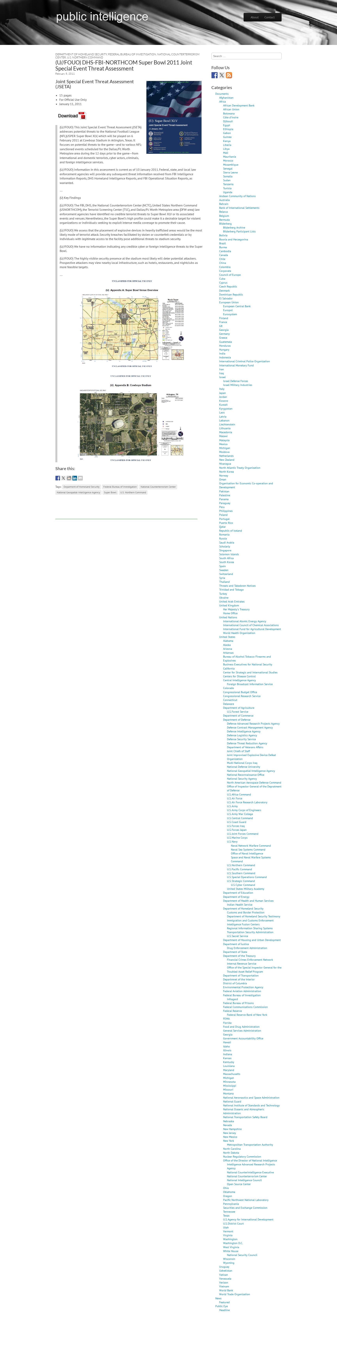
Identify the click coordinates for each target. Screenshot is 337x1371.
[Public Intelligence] (102, 16)
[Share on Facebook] (57, 478)
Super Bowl (110, 492)
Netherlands (226, 456)
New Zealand (226, 459)
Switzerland (226, 574)
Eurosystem (230, 314)
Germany (224, 334)
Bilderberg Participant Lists (239, 231)
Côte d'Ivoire (230, 117)
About (255, 17)
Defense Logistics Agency (242, 735)
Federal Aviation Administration (242, 991)
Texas (226, 1215)
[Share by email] (80, 478)
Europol (228, 310)
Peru (222, 507)
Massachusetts (231, 1074)
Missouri (228, 1089)
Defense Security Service (241, 739)
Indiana (227, 1054)
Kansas (227, 1058)
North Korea (226, 471)
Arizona (227, 649)
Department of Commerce (238, 715)
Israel (222, 377)
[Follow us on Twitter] (222, 75)
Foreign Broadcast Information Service (250, 684)
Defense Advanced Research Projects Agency (253, 723)
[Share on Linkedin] (74, 478)
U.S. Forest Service (237, 711)
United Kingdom (229, 605)
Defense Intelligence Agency (244, 731)
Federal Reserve (232, 1011)
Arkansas (228, 652)
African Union (231, 109)
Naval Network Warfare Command (251, 845)
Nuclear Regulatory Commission (242, 1156)
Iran (221, 369)
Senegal (227, 168)
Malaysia (224, 440)
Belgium (224, 216)
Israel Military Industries (237, 385)
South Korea (226, 562)
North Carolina (232, 1149)
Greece (223, 337)
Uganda (227, 192)
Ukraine (223, 597)
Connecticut (230, 700)
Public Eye (221, 1306)
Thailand (224, 582)
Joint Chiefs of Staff (238, 751)
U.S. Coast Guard (236, 822)
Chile (222, 259)
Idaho (226, 1046)
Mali (225, 152)
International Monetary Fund (236, 365)
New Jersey (229, 1133)
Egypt (226, 125)
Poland (223, 515)
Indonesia (225, 357)
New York (228, 1140)
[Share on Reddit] (69, 478)
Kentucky (228, 1062)
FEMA (226, 1018)
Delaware (228, 704)
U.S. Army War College (240, 814)
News (218, 1298)
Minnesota (229, 1082)
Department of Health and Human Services (248, 900)
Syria (222, 578)
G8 (221, 326)
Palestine (224, 495)
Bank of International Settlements (239, 208)
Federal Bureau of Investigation (132, 54)
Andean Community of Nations (237, 196)
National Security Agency (242, 778)
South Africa (226, 558)
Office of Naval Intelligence (247, 853)
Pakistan (224, 491)
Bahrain (223, 204)
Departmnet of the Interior (239, 979)
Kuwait (223, 404)
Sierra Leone (230, 172)
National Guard (232, 1101)
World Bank (226, 1290)
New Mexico (230, 1137)
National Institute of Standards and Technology (251, 1105)
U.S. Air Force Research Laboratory (247, 802)
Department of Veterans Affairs (245, 747)
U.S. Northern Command (85, 57)
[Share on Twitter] (63, 478)
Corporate (225, 271)
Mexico (223, 444)
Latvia (222, 416)
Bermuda (224, 219)
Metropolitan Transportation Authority (250, 1144)
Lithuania (225, 428)
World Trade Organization (234, 1294)
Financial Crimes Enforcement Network (250, 959)
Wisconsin (229, 1259)
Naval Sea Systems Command (248, 849)
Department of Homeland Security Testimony (253, 916)
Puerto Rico (226, 523)
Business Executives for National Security (247, 664)
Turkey (223, 593)
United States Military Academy (245, 889)
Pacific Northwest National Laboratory (246, 1200)
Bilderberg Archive (234, 227)
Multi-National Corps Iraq (242, 763)
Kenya (227, 141)
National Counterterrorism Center (158, 486)
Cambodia (225, 251)
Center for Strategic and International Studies (250, 672)
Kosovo (223, 401)
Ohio (226, 1188)
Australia (224, 200)
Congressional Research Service (242, 696)
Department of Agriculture (238, 708)
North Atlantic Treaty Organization (239, 467)
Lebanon (224, 420)
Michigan (224, 448)
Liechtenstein (227, 424)
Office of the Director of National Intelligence (250, 1160)
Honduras (225, 345)
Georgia (224, 330)
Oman (222, 479)
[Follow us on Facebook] (214, 75)
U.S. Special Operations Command (247, 877)
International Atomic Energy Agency (244, 621)
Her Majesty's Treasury (236, 609)
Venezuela (225, 1278)
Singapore (225, 550)
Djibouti (228, 121)
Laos (222, 412)
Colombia (225, 267)
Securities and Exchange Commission (245, 1207)
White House (230, 1251)
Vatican (223, 1274)
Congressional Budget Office (240, 692)
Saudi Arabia (226, 542)
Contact (269, 17)
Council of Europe (230, 275)
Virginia (227, 1235)
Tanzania (228, 184)
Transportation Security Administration (250, 932)
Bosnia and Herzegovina (233, 239)
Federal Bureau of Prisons (238, 1003)
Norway (223, 475)
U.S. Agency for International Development (248, 1219)
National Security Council (242, 1255)
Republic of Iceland (230, 530)
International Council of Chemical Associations (251, 625)
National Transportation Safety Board (245, 1117)
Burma (223, 247)
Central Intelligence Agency (239, 680)
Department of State (235, 952)
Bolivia (223, 235)
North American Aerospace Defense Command (254, 782)
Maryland (228, 1070)
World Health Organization (239, 633)
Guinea (227, 137)
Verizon (223, 1282)
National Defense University (243, 767)
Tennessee (229, 1211)
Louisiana (229, 1066)
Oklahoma (229, 1192)
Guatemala (225, 342)
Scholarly (224, 546)
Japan (222, 393)
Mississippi (229, 1085)
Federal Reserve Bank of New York (247, 1015)
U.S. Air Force (234, 798)
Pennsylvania (231, 1204)
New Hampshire (232, 1129)
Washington (230, 1239)
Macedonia (225, 432)
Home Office (230, 613)
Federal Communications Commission (245, 1007)
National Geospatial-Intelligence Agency (78, 492)
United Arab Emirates (232, 601)
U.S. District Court (233, 1223)
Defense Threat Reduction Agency (247, 743)
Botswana (229, 113)
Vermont (228, 1231)
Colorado (228, 688)
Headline (224, 1310)
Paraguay (224, 503)
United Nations (228, 617)
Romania (224, 534)
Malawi (223, 436)
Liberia (227, 145)
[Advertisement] (126, 510)
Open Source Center (239, 1184)
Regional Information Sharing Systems (250, 928)
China (222, 263)
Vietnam (224, 1286)
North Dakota (231, 1152)
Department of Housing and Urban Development (252, 940)
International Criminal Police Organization (244, 361)
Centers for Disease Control (239, 676)
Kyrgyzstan (225, 408)
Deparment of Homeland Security (81, 486)
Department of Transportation (241, 975)
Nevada (227, 1125)
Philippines (226, 511)
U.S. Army (232, 806)
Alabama (228, 641)
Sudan (227, 180)
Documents (222, 94)
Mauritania (229, 156)
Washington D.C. (233, 1243)
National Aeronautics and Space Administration (251, 1097)
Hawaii (227, 1042)
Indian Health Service (239, 904)
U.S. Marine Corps (237, 837)
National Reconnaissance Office (245, 775)
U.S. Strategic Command (241, 881)
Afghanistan (226, 97)
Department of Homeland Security (81, 54)
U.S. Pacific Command (239, 869)
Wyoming (228, 1263)
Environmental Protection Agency (243, 987)
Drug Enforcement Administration (247, 948)
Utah (226, 1227)
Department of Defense (236, 719)
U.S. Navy (232, 841)
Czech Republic (228, 286)
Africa (222, 101)
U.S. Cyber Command (243, 885)
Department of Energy (236, 897)
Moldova (224, 452)
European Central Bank (237, 306)
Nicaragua (225, 463)
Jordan (223, 397)
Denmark (224, 290)
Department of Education (238, 892)
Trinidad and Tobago (231, 589)
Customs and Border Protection (245, 912)
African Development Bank (239, 105)
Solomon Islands (229, 554)
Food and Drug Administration (241, 1026)
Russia (223, 538)
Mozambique (230, 164)
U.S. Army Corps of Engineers (244, 810)
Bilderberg (225, 223)
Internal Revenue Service (241, 963)
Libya (226, 149)
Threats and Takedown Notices (237, 585)
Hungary (224, 349)
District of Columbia (235, 983)
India (222, 353)
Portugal (224, 519)
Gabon (227, 133)
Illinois (227, 1050)
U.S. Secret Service (237, 936)
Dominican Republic (231, 294)
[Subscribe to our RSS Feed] (229, 75)
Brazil (222, 243)
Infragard (232, 999)
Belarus (223, 211)
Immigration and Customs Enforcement (250, 920)
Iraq (221, 373)
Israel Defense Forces (235, 381)
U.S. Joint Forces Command (242, 833)
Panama (224, 499)
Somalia (227, 176)
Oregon (227, 1196)
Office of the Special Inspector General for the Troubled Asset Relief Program (254, 969)
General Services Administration (242, 1030)
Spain (222, 566)
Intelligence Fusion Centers (243, 924)
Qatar (222, 526)
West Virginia (231, 1247)
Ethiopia (228, 129)
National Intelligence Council (244, 1180)
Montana (228, 1093)
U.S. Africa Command (239, 794)
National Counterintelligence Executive (250, 1172)
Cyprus (223, 282)
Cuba (222, 278)
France (223, 322)
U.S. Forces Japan (237, 830)
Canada (223, 255)
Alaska (227, 645)
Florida (227, 1023)
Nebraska (228, 1121)
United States (227, 637)
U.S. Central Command (240, 818)
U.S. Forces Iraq (236, 826)
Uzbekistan (225, 1270)
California (229, 668)
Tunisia (227, 188)
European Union (229, 302)
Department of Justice (236, 944)
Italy (221, 389)
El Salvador (226, 298)
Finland (223, 318)
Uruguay (224, 1266)
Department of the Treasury (239, 956)
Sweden (223, 570)
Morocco (228, 160)
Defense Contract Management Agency (250, 727)
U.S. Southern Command (241, 873)
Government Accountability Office (243, 1038)
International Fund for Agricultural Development (252, 629)
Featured (224, 1302)
